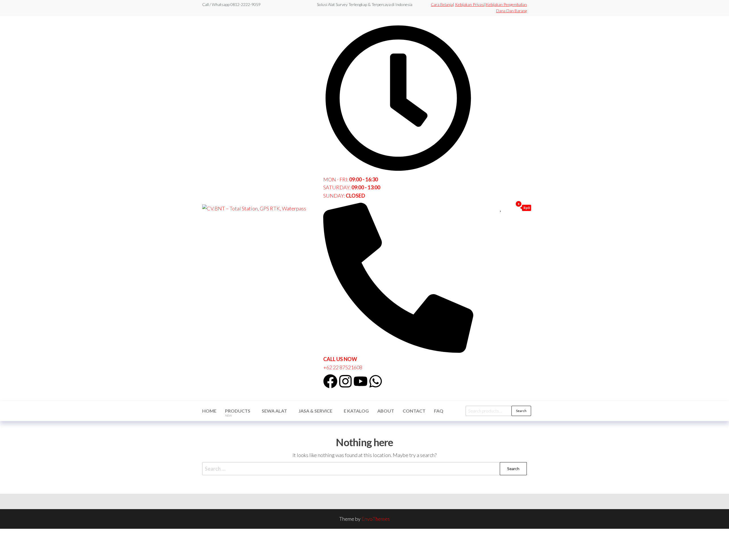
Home (209, 410)
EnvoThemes (375, 519)
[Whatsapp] (375, 381)
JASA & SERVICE (315, 410)
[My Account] (507, 207)
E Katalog (356, 410)
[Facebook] (330, 381)
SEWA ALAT (274, 410)
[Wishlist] (501, 207)
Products (237, 412)
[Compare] (494, 207)
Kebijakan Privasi (469, 4)
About (385, 410)
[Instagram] (345, 381)
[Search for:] (364, 469)
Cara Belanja (442, 4)
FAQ (438, 410)
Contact (414, 410)
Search (521, 411)
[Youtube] (360, 381)
